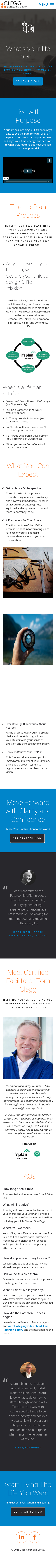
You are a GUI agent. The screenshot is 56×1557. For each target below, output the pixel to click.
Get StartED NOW (27, 838)
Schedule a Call (28, 81)
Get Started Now (28, 1511)
